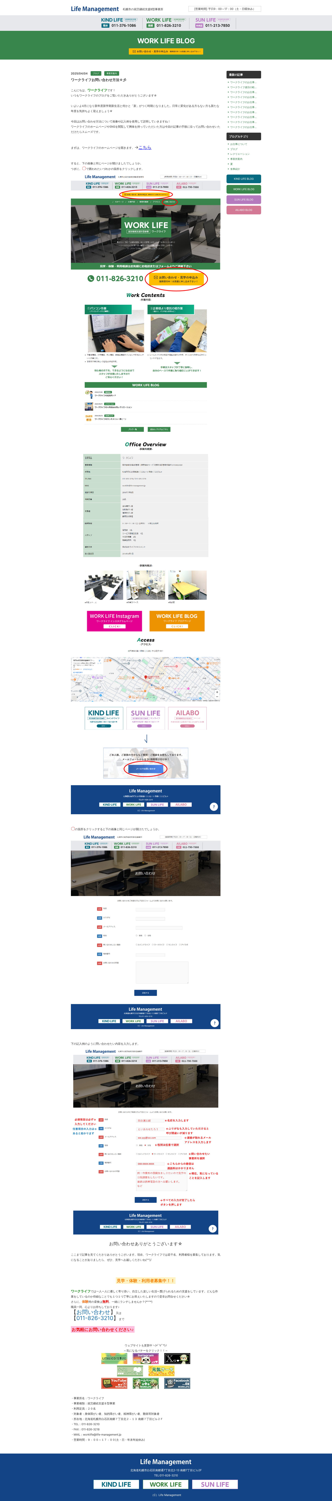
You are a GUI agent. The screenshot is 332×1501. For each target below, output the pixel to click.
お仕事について (238, 144)
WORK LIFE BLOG (243, 189)
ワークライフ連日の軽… (243, 87)
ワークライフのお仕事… (243, 82)
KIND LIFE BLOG (244, 178)
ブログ (96, 73)
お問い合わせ (93, 1312)
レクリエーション (240, 153)
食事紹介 (235, 168)
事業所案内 (112, 73)
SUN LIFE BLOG (243, 199)
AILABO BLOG (243, 210)
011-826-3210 (94, 1318)
